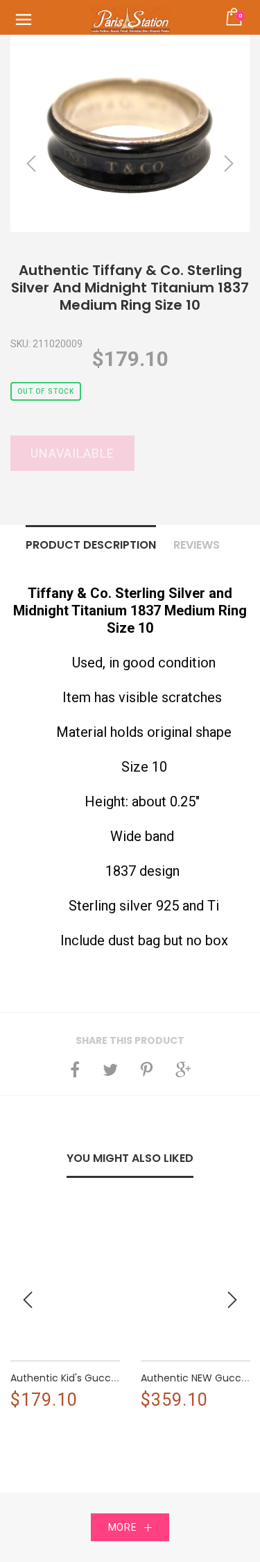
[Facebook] (75, 1069)
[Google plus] (183, 1069)
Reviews (196, 545)
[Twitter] (110, 1069)
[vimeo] (147, 1069)
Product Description (91, 545)
